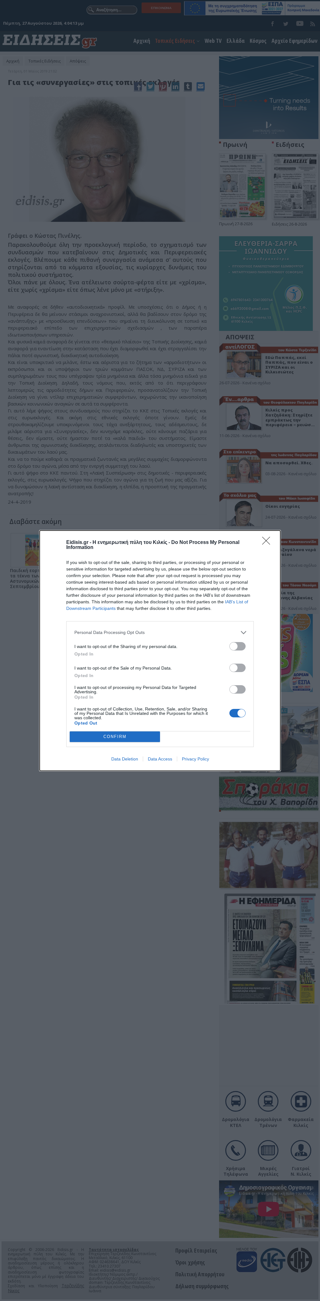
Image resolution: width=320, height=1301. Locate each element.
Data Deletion (124, 758)
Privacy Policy (195, 758)
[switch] (237, 646)
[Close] (268, 543)
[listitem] (160, 632)
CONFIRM (115, 736)
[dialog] (160, 651)
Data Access (160, 758)
